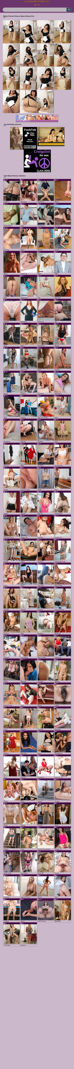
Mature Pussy (37, 1)
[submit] (68, 10)
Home (38, 5)
